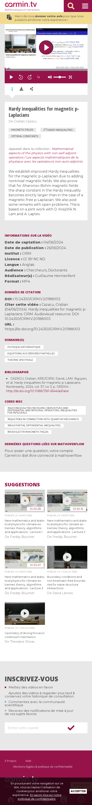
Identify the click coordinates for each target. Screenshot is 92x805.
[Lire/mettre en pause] (11, 77)
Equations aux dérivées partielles (31, 353)
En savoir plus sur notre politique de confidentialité (40, 796)
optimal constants (24, 136)
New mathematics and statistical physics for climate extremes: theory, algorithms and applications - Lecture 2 (67, 526)
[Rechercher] (71, 6)
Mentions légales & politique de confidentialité (43, 766)
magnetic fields (22, 129)
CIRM (26, 253)
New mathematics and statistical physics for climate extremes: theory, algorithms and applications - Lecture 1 (25, 526)
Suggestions (22, 484)
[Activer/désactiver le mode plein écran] (70, 77)
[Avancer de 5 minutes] (29, 77)
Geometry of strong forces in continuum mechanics (25, 635)
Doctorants (57, 270)
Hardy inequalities (58, 129)
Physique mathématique (23, 346)
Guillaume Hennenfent (55, 276)
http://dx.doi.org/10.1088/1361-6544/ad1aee (37, 391)
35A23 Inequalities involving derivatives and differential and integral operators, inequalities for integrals (42, 410)
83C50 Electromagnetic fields (27, 431)
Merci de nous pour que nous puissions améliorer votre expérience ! (49, 18)
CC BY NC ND (34, 259)
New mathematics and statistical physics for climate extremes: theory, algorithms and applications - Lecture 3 (25, 582)
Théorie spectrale (20, 359)
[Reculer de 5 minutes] (20, 77)
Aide (28, 761)
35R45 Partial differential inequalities (34, 425)
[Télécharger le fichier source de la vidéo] (21, 89)
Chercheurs (36, 270)
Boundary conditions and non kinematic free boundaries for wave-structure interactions (66, 582)
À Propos (10, 761)
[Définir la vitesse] (49, 77)
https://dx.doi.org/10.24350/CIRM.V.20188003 (42, 329)
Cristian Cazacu (25, 121)
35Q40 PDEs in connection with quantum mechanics (43, 419)
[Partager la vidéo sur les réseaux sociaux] (31, 89)
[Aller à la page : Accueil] (21, 4)
